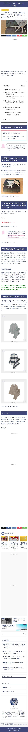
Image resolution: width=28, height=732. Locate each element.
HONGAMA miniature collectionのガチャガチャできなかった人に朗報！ (14, 657)
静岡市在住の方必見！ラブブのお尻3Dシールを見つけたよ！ (14, 663)
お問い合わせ (7, 687)
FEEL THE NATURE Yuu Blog (14, 4)
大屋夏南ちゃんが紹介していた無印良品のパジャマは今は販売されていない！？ (15, 102)
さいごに (8, 119)
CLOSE (22, 85)
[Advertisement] (14, 55)
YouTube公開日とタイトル (13, 89)
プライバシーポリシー (9, 691)
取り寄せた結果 (11, 109)
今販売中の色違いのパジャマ (13, 112)
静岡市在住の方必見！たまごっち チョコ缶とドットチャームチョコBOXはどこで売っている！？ (14, 646)
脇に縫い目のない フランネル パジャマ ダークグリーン (15, 97)
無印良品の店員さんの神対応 (13, 107)
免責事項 (19, 728)
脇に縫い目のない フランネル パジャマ (15, 115)
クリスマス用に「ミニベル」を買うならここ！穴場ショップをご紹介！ (14, 652)
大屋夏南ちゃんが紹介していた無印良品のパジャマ (15, 93)
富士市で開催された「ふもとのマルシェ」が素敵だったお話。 (14, 668)
